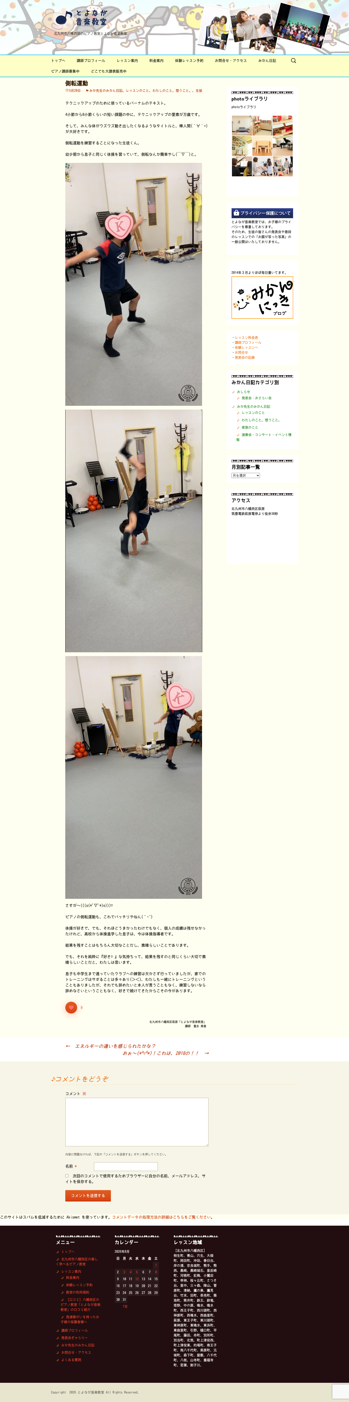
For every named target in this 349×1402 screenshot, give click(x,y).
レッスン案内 (127, 60)
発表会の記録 (245, 357)
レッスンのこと (137, 90)
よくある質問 (71, 1359)
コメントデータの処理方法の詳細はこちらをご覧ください (161, 1217)
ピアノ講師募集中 (65, 71)
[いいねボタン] (71, 1008)
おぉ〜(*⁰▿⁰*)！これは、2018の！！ (165, 1053)
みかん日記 (267, 60)
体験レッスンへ (246, 347)
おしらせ (243, 391)
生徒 (199, 90)
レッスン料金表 (246, 337)
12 (137, 1279)
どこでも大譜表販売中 (109, 71)
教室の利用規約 (77, 1292)
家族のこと (250, 427)
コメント (75, 1094)
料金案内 (156, 60)
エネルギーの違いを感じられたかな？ (110, 1046)
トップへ (58, 60)
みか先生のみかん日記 (106, 90)
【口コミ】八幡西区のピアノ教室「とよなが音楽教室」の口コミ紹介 (80, 1304)
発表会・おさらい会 (257, 398)
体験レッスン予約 (189, 60)
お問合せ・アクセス (231, 60)
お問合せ (241, 352)
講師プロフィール (91, 60)
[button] (241, 125)
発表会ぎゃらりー (74, 1337)
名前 (71, 1166)
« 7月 (123, 1306)
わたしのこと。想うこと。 (172, 90)
